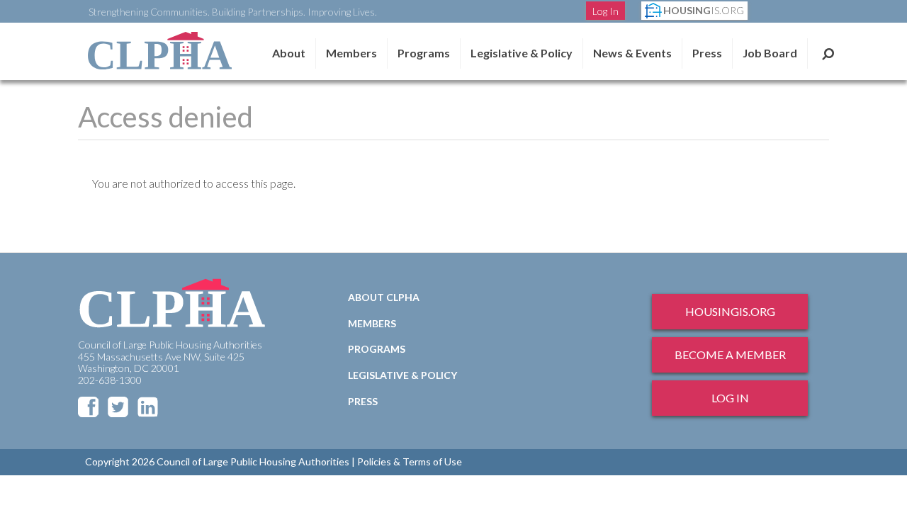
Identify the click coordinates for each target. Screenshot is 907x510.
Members (351, 53)
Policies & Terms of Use (409, 461)
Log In (605, 11)
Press (707, 53)
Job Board (770, 53)
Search (828, 53)
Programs (376, 349)
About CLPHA (383, 297)
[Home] (159, 50)
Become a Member (730, 354)
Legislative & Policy (522, 53)
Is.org (703, 10)
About (288, 53)
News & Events (632, 53)
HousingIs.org (730, 311)
